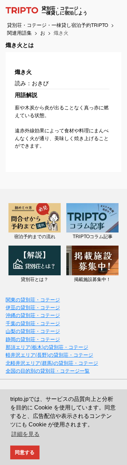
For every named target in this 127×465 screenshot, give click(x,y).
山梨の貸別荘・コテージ (33, 330)
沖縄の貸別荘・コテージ (33, 314)
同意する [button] (25, 452)
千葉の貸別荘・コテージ (33, 323)
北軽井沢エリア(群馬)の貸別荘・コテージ (52, 362)
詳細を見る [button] (25, 434)
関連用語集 (19, 32)
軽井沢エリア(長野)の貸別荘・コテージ (49, 354)
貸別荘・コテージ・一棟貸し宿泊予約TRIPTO (57, 24)
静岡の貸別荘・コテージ (33, 339)
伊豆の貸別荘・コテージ (33, 307)
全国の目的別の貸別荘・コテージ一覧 (48, 370)
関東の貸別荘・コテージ (33, 299)
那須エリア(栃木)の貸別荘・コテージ (47, 346)
